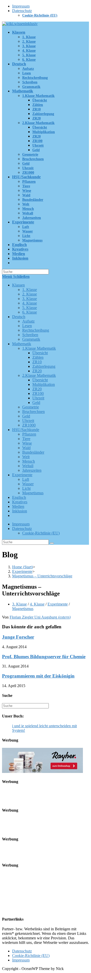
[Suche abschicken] (52, 543)
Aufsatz (28, 321)
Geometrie (30, 407)
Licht (26, 488)
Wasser (28, 484)
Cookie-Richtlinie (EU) (39, 15)
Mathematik (21, 344)
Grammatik (31, 339)
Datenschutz (22, 11)
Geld (36, 402)
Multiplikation (43, 384)
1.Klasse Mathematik (39, 348)
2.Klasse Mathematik (39, 375)
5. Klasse (29, 308)
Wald (26, 448)
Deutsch (18, 317)
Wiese (27, 443)
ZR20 (37, 371)
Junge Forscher (18, 637)
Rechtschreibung (35, 330)
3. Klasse (29, 298)
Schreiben (30, 335)
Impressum (21, 6)
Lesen (27, 326)
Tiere (26, 439)
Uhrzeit (38, 398)
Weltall (27, 466)
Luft (25, 479)
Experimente (22, 475)
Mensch (28, 461)
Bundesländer (33, 452)
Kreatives (19, 502)
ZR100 (38, 393)
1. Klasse (29, 289)
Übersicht (40, 353)
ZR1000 (29, 425)
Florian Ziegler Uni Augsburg (40, 617)
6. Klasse (29, 312)
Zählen (37, 357)
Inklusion (19, 511)
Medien (18, 506)
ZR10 (37, 362)
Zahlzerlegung (43, 366)
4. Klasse (29, 303)
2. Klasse (29, 294)
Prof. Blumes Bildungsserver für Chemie (43, 656)
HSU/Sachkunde (25, 430)
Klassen (18, 285)
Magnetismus (32, 493)
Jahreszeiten (31, 470)
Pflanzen (29, 434)
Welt (26, 457)
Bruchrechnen (33, 411)
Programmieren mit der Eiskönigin (38, 676)
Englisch (19, 497)
